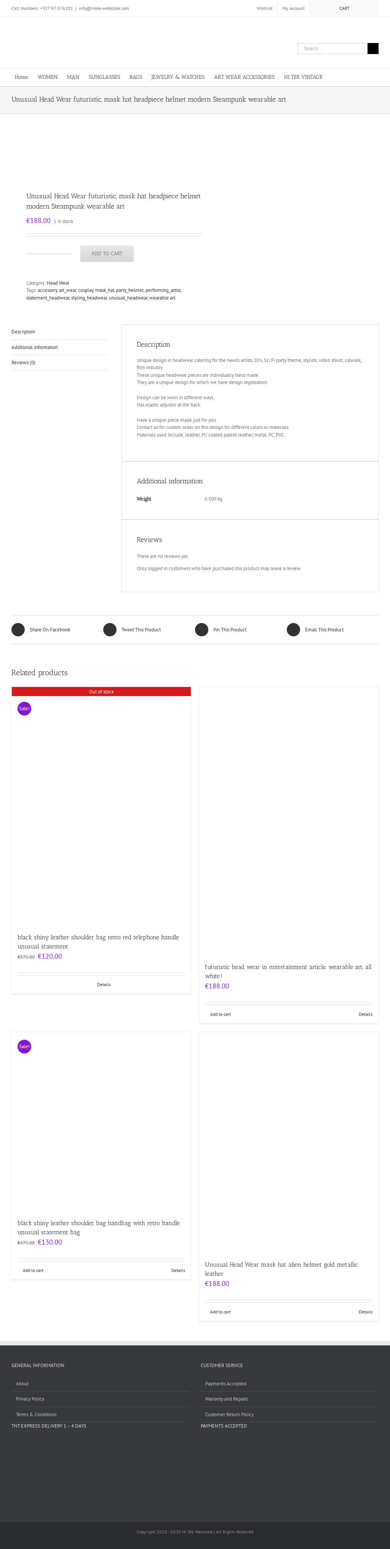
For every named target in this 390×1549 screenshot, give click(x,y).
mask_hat (104, 290)
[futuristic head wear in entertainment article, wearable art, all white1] (288, 821)
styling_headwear (89, 298)
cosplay (85, 290)
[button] (363, 77)
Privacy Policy (30, 1399)
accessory (47, 290)
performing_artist (163, 290)
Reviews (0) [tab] (23, 362)
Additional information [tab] (34, 347)
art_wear (67, 290)
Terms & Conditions (36, 1414)
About (22, 1383)
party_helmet (130, 290)
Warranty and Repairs (226, 1399)
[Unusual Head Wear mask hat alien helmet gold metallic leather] (288, 1142)
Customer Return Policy (229, 1414)
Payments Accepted (225, 1383)
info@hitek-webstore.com (104, 8)
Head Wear (58, 283)
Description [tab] (23, 331)
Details (104, 984)
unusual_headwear (128, 298)
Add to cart (107, 253)
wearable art (162, 298)
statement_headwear (47, 298)
